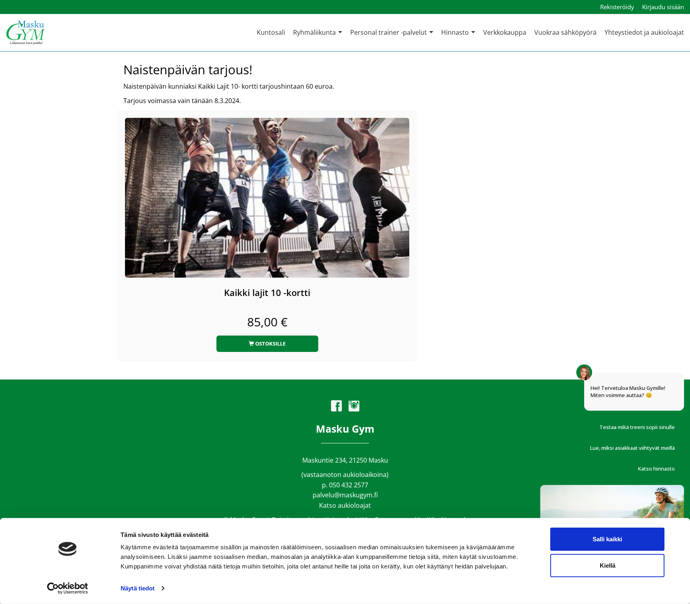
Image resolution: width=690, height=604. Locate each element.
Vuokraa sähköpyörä (565, 32)
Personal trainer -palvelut (389, 32)
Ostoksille (270, 343)
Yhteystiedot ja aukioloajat (644, 32)
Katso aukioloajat (345, 505)
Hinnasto (455, 32)
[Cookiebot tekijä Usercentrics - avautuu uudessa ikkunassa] (68, 588)
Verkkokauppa (504, 32)
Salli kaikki (607, 539)
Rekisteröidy (617, 7)
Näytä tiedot (138, 588)
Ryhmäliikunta (315, 32)
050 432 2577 (348, 485)
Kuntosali (271, 32)
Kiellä (607, 565)
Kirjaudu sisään (663, 7)
